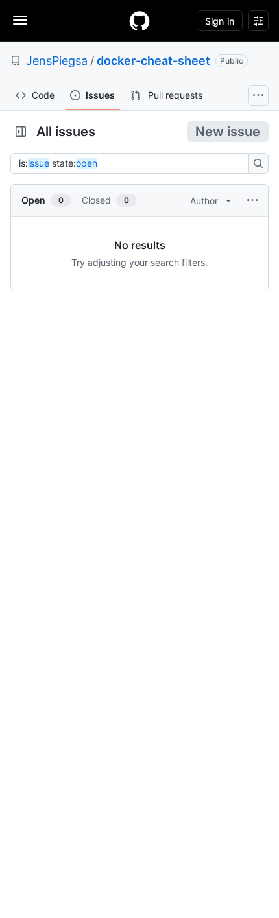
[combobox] (133, 163)
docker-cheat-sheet (153, 60)
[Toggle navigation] (20, 20)
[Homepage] (139, 20)
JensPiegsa (57, 60)
